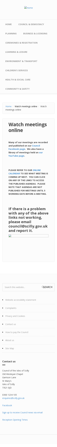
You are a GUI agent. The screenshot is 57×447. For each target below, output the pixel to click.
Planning (11, 33)
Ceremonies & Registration (21, 42)
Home (8, 24)
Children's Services (16, 70)
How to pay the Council (16, 332)
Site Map (9, 348)
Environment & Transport (21, 61)
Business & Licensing (35, 33)
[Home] (28, 7)
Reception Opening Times (15, 419)
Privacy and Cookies (15, 316)
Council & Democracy (31, 24)
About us (9, 340)
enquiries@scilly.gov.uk (13, 398)
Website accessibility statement (20, 299)
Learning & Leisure (16, 51)
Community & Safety (17, 88)
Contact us (10, 324)
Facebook (7, 405)
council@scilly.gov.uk (28, 226)
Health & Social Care (17, 79)
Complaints (10, 308)
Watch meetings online (26, 106)
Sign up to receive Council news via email (22, 412)
